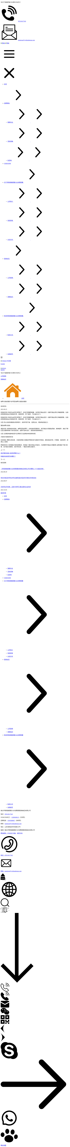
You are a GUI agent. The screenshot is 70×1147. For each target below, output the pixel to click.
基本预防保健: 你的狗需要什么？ (10, 453)
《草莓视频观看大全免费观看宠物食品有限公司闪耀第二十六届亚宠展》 (22, 468)
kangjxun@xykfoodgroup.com (26, 40)
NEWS (3, 370)
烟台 (14, 833)
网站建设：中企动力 (7, 833)
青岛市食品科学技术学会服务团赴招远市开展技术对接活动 (18, 478)
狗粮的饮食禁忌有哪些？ (8, 456)
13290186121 (15, 817)
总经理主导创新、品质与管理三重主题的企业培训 (16, 487)
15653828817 (11, 820)
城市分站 (20, 833)
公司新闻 (3, 376)
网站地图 (3, 1145)
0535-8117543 (22, 21)
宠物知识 (3, 379)
